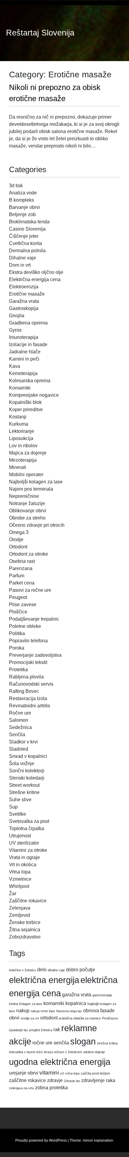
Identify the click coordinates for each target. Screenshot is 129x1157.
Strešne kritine (24, 792)
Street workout (24, 785)
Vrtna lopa (20, 871)
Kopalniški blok (25, 402)
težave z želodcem (68, 1052)
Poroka (16, 647)
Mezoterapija (23, 460)
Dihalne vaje (22, 257)
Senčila (17, 734)
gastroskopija (102, 995)
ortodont (49, 1017)
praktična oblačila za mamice (80, 1018)
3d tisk (16, 185)
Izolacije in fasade (28, 344)
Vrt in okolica (22, 864)
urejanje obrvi (23, 1072)
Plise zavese (22, 604)
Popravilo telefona (28, 640)
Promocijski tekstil (28, 662)
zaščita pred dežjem (95, 1073)
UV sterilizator (24, 842)
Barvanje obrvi (24, 207)
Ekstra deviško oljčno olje (36, 272)
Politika (17, 633)
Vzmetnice (20, 879)
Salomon (18, 720)
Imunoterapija (23, 337)
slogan (83, 1041)
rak (56, 1029)
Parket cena (21, 582)
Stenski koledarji (26, 777)
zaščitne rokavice (27, 1080)
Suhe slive (20, 799)
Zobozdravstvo (24, 936)
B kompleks (21, 200)
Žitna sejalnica (24, 929)
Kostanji (17, 416)
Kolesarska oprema (29, 380)
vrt (62, 1073)
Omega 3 (18, 532)
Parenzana (20, 568)
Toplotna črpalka (26, 828)
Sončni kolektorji (26, 770)
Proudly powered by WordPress (41, 1140)
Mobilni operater (26, 474)
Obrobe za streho (27, 517)
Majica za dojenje (27, 452)
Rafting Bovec (24, 691)
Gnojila (16, 315)
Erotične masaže (27, 293)
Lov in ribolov (23, 445)
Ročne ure (20, 712)
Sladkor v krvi (23, 741)
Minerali (17, 467)
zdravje (55, 1080)
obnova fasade (99, 1010)
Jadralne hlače (24, 351)
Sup (13, 806)
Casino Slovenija (27, 228)
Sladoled (18, 749)
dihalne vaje (56, 970)
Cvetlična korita (25, 243)
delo (41, 969)
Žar (12, 893)
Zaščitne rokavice (27, 900)
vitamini (49, 1072)
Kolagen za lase (30, 1004)
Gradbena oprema (28, 322)
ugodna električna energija (59, 1062)
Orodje (16, 539)
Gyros (15, 330)
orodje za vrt (30, 1018)
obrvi (14, 1017)
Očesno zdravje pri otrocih (36, 525)
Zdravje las (72, 1081)
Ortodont (18, 546)
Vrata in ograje (24, 857)
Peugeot (18, 597)
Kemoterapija (23, 373)
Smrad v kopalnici (28, 756)
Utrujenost (20, 835)
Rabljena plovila (26, 676)
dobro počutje (80, 969)
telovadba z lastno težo (26, 1052)
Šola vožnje (21, 763)
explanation (103, 1140)
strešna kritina (107, 1043)
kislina (13, 1004)
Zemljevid (19, 915)
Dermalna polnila (27, 250)
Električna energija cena (35, 279)
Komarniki (20, 387)
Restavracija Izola (28, 698)
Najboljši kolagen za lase (36, 481)
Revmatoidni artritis (29, 705)
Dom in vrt (20, 265)
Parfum (16, 575)
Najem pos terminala (31, 489)
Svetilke (17, 814)
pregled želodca (40, 1030)
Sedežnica (20, 727)
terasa (48, 1052)
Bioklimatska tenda (29, 221)
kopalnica (75, 1003)
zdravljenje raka (98, 1080)
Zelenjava (19, 907)
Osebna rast (22, 561)
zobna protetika (51, 1087)
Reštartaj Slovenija (40, 32)
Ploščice (18, 611)
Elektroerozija (23, 286)
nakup (22, 1010)
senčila (61, 1042)
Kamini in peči (24, 358)
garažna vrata (76, 994)
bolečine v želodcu (22, 970)
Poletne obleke (25, 626)
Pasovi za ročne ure (30, 590)
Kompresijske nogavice (34, 395)
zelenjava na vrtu (21, 1088)
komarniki (54, 1003)
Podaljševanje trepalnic (34, 619)
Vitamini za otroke (28, 850)
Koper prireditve (26, 409)
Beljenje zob (22, 214)
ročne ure (42, 1042)
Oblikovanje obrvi (27, 510)
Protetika (18, 669)
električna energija (44, 980)
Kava (14, 366)
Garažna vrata (24, 301)
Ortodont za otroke (28, 554)
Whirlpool (19, 886)
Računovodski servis (31, 684)
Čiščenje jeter (23, 236)
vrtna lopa (72, 1073)
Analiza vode (23, 192)
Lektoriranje (21, 431)
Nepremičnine (24, 496)
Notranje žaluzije (27, 503)
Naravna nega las (69, 1011)
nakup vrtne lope (43, 1011)
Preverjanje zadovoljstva (35, 655)
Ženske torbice (24, 922)
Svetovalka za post (29, 821)
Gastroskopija (23, 308)
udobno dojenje (94, 1052)
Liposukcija (21, 438)
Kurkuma (18, 424)
